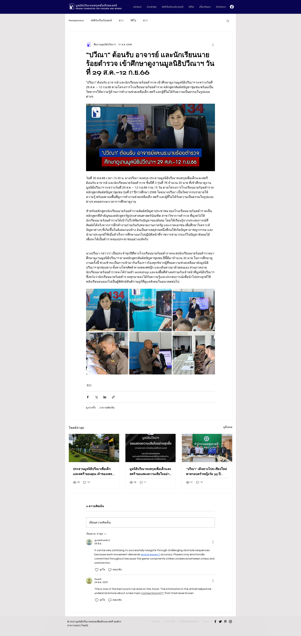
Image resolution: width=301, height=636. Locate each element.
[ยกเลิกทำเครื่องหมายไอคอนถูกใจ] (96, 570)
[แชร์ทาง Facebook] (87, 397)
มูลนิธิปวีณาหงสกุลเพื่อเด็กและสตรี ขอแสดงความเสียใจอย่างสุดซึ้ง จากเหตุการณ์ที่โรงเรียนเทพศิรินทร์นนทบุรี (150, 471)
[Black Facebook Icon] (215, 621)
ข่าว (121, 20)
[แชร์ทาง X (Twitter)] (96, 397)
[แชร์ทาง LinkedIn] (104, 397)
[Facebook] (232, 7)
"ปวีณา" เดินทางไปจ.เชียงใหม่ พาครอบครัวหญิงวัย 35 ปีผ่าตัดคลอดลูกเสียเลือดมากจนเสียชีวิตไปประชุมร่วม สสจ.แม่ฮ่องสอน (206, 471)
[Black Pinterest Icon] (225, 621)
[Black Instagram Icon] (230, 621)
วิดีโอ (133, 20)
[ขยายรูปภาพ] (107, 310)
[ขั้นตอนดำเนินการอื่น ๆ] (213, 45)
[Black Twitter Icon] (220, 621)
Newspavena (76, 20)
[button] (228, 20)
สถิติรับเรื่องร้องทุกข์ (101, 20)
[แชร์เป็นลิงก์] (113, 397)
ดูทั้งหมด (227, 427)
